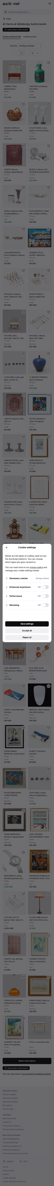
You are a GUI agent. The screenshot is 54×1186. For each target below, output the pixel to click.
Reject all (27, 637)
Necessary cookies (18, 578)
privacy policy (36, 567)
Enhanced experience (20, 587)
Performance (15, 596)
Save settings (27, 623)
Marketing (14, 605)
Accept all (27, 630)
